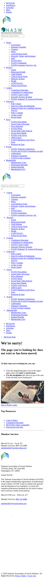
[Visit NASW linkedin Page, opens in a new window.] (8, 515)
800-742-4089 (21, 499)
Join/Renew (10, 5)
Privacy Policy (21, 576)
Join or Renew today (9, 405)
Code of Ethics (12, 420)
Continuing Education (14, 423)
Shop (8, 10)
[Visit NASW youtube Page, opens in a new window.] (17, 515)
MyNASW (10, 3)
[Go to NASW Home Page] (19, 26)
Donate (9, 12)
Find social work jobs (14, 427)
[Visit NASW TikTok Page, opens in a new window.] (5, 571)
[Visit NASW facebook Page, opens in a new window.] (2, 515)
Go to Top (32, 576)
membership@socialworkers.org (13, 448)
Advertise (10, 8)
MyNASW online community (18, 425)
